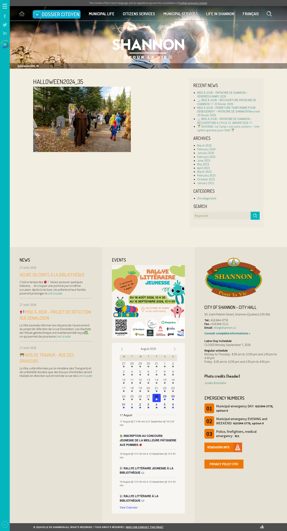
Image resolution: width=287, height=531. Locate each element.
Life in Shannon (220, 13)
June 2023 (203, 160)
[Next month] (174, 349)
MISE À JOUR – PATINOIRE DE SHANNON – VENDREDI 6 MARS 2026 (222, 94)
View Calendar (129, 507)
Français (251, 13)
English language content (193, 3)
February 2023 (206, 175)
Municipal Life (101, 13)
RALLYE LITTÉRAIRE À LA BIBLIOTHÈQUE (139, 498)
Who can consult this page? (144, 527)
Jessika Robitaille (215, 383)
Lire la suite (54, 293)
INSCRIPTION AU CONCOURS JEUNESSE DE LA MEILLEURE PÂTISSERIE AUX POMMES (148, 440)
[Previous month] (122, 349)
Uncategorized (206, 198)
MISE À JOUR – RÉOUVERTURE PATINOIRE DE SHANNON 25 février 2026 (226, 102)
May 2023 (203, 164)
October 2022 (206, 179)
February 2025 (206, 157)
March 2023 (204, 172)
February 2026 (206, 149)
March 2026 (204, 145)
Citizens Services (139, 13)
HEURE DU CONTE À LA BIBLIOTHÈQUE (52, 274)
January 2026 (205, 153)
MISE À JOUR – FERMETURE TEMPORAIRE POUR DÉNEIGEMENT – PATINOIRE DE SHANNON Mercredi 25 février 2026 (228, 111)
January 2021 (205, 183)
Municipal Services (180, 13)
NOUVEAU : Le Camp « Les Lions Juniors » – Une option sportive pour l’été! (228, 128)
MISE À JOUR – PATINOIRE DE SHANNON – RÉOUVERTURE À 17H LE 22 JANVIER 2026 (224, 120)
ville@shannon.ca (224, 327)
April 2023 (203, 168)
